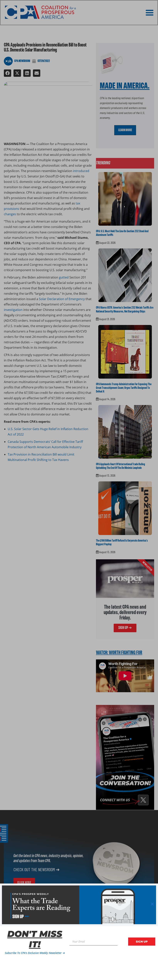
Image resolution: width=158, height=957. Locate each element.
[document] (79, 478)
